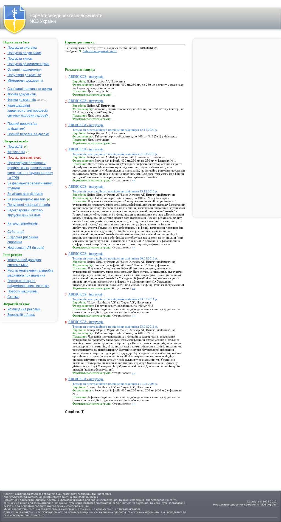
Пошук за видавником (24, 53)
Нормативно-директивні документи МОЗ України (245, 504)
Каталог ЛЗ (16, 152)
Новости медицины (22, 291)
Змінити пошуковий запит (100, 51)
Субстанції (15, 232)
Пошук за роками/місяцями (28, 64)
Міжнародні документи (25, 80)
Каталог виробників (22, 223)
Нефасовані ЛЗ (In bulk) (25, 248)
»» (133, 180)
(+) (25, 146)
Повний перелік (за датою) (28, 134)
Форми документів (21, 94)
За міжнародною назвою (26, 199)
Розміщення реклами (23, 309)
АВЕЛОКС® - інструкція (85, 77)
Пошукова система (22, 47)
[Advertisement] (106, 448)
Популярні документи (24, 75)
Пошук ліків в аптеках (24, 157)
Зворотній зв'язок (21, 315)
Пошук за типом (19, 58)
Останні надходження (24, 69)
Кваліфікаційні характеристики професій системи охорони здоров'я (28, 110)
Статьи (13, 297)
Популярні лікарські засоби (28, 205)
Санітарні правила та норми (29, 89)
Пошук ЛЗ (15, 146)
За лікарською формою (25, 194)
